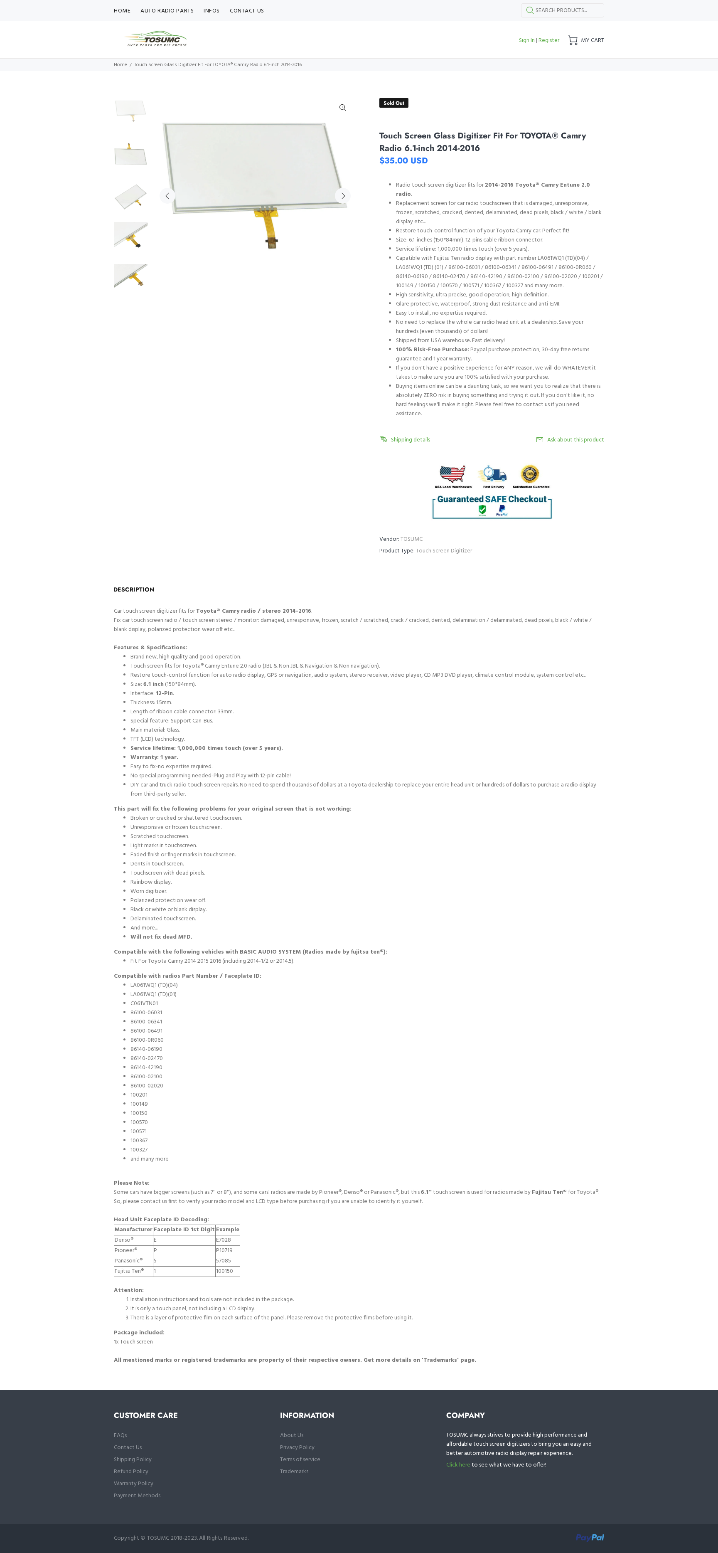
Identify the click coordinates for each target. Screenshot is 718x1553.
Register (548, 40)
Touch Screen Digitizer (444, 551)
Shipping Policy (133, 1459)
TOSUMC (412, 539)
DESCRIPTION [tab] (134, 589)
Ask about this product (575, 440)
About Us (291, 1435)
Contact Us (128, 1447)
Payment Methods (137, 1496)
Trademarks (294, 1472)
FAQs (120, 1435)
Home (120, 65)
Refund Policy (131, 1472)
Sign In (527, 40)
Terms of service (300, 1459)
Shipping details (410, 440)
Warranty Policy (133, 1484)
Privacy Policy (297, 1447)
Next (343, 196)
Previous (167, 196)
